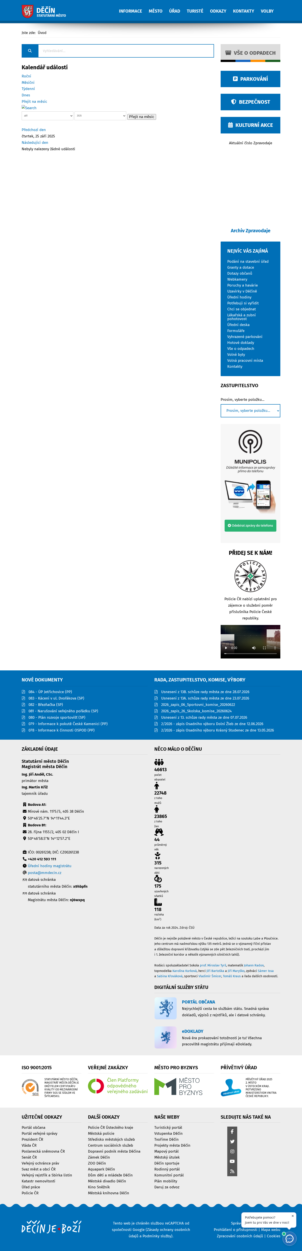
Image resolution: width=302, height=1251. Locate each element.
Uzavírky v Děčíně (242, 291)
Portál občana (33, 1127)
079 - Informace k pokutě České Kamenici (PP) (68, 724)
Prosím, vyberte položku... (242, 400)
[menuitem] (134, 9)
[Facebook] (232, 1132)
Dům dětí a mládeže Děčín (110, 1175)
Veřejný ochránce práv (40, 1163)
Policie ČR (30, 1193)
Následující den (35, 142)
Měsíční (28, 82)
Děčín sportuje (166, 1163)
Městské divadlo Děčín (107, 1181)
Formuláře (236, 330)
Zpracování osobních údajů (240, 1236)
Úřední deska (238, 325)
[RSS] (232, 1171)
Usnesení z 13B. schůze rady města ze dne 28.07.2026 (205, 692)
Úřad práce (31, 1187)
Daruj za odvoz (166, 1187)
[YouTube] (232, 1161)
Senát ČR (29, 1157)
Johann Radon (254, 965)
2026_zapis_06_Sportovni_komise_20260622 (198, 704)
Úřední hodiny (239, 297)
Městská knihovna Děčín (108, 1193)
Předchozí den (34, 130)
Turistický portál (168, 1127)
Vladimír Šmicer (210, 976)
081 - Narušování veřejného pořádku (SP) (63, 711)
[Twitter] (232, 1142)
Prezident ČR (32, 1139)
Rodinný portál (167, 1169)
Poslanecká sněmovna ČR (43, 1151)
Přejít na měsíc (34, 101)
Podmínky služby (157, 1236)
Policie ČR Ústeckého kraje (110, 1127)
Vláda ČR (29, 1145)
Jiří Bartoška (215, 971)
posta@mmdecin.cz (44, 872)
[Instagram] (232, 1152)
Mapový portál (166, 1151)
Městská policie (101, 1133)
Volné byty (236, 354)
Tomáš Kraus (232, 976)
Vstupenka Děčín (168, 1133)
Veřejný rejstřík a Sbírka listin (47, 1175)
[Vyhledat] (29, 108)
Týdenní (28, 88)
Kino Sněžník (99, 1187)
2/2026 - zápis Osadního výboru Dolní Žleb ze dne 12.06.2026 (212, 724)
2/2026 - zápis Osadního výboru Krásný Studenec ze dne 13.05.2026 (217, 730)
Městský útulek (167, 1157)
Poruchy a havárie (242, 285)
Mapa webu (270, 1229)
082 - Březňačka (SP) (46, 704)
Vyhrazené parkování (244, 336)
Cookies (273, 1236)
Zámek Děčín (99, 1157)
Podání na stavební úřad (248, 261)
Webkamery (237, 279)
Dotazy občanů (239, 273)
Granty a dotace (240, 267)
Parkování (253, 79)
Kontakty (234, 366)
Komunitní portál (169, 1175)
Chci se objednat (241, 309)
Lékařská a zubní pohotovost (241, 317)
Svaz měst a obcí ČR (38, 1169)
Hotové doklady (240, 342)
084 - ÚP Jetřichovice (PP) (50, 692)
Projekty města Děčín (172, 1145)
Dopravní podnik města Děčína (114, 1151)
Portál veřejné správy (39, 1133)
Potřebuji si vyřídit (243, 303)
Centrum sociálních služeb (110, 1145)
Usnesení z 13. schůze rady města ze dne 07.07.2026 (204, 717)
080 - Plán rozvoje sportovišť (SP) (57, 717)
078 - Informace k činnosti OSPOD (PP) (62, 730)
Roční (26, 76)
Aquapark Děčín (101, 1169)
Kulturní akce (253, 125)
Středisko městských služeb (111, 1139)
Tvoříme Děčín (166, 1139)
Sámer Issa (266, 971)
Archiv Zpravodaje (250, 231)
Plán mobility (165, 1181)
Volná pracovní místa (245, 360)
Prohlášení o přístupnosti (235, 1229)
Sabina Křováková (170, 976)
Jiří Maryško (236, 971)
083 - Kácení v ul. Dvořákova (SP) (56, 698)
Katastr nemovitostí (38, 1181)
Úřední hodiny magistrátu (49, 866)
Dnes (26, 95)
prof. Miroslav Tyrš (213, 965)
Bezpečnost (253, 102)
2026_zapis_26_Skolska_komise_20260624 (196, 711)
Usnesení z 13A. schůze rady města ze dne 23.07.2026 (205, 698)
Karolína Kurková (184, 971)
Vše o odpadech (253, 53)
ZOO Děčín (97, 1163)
